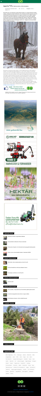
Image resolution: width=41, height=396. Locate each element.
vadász (14, 356)
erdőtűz (7, 361)
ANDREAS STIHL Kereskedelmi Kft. (19, 367)
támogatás (34, 361)
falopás (30, 359)
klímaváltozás (25, 365)
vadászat (24, 354)
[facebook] (19, 386)
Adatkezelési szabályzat (23, 389)
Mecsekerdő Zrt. (32, 367)
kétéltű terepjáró (11, 92)
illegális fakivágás (28, 361)
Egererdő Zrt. (12, 371)
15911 (9, 9)
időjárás (20, 365)
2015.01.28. (22, 8)
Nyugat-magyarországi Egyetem (16, 369)
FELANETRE (31, 391)
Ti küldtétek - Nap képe (9, 303)
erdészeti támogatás (20, 361)
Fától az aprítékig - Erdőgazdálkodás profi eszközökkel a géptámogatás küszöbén (21, 289)
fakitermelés (29, 354)
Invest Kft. (16, 92)
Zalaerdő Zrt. (8, 369)
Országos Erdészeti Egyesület (8, 85)
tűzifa (33, 359)
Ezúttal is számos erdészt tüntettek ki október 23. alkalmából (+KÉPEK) (19, 252)
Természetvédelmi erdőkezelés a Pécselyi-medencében (17, 241)
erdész (21, 356)
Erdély (33, 354)
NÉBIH (17, 356)
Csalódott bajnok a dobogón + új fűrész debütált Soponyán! (17, 298)
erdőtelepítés (31, 371)
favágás (27, 367)
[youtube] (24, 386)
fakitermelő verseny (9, 367)
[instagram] (21, 386)
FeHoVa (11, 373)
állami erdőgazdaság (9, 354)
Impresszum (15, 389)
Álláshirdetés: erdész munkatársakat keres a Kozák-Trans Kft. (18, 262)
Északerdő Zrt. (23, 363)
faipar (33, 365)
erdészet (7, 363)
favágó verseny (16, 363)
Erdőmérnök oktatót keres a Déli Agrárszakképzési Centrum (17, 267)
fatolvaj (29, 365)
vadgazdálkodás (18, 371)
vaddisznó (7, 373)
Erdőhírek (32, 8)
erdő (27, 356)
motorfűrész (15, 365)
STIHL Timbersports (31, 369)
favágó (24, 356)
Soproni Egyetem (25, 371)
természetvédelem (9, 365)
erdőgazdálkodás (8, 356)
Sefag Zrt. (11, 363)
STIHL (15, 354)
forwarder (24, 369)
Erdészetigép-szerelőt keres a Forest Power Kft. (16, 272)
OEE (15, 361)
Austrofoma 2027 (10, 281)
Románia (7, 371)
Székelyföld (26, 359)
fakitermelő (11, 361)
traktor (31, 356)
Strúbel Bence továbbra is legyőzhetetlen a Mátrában (16, 236)
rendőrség (28, 363)
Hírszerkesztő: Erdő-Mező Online (11, 8)
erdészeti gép (19, 354)
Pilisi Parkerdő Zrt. (9, 359)
